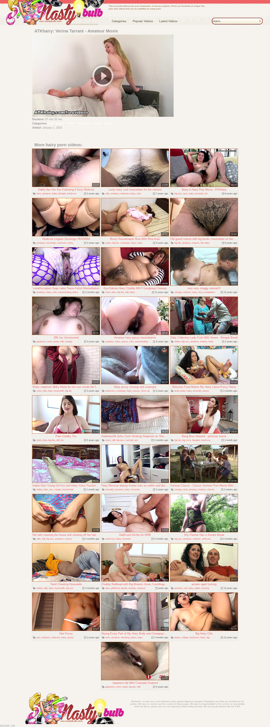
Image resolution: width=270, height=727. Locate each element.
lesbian (132, 588)
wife (107, 193)
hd (206, 193)
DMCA (190, 709)
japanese (41, 341)
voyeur (68, 539)
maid (139, 243)
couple (57, 489)
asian (108, 243)
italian (197, 588)
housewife (59, 391)
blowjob (62, 193)
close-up (145, 391)
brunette (199, 193)
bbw (114, 292)
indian (177, 341)
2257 (184, 709)
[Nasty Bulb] (55, 13)
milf (126, 292)
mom (108, 292)
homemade (68, 489)
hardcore (71, 193)
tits (62, 440)
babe (54, 193)
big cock (186, 440)
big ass (178, 193)
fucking (205, 588)
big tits (115, 243)
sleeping (125, 637)
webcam (124, 193)
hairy (51, 123)
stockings (51, 243)
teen (38, 193)
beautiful (109, 489)
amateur (60, 123)
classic (211, 489)
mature (98, 123)
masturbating (84, 123)
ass (136, 440)
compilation (209, 292)
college (184, 637)
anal (185, 489)
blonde (71, 123)
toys (185, 193)
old (201, 243)
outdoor (187, 292)
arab (176, 391)
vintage (178, 292)
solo (139, 193)
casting (68, 341)
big (208, 637)
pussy (125, 341)
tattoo (133, 637)
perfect (108, 123)
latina (75, 292)
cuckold (129, 440)
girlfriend (115, 588)
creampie (125, 243)
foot (200, 292)
